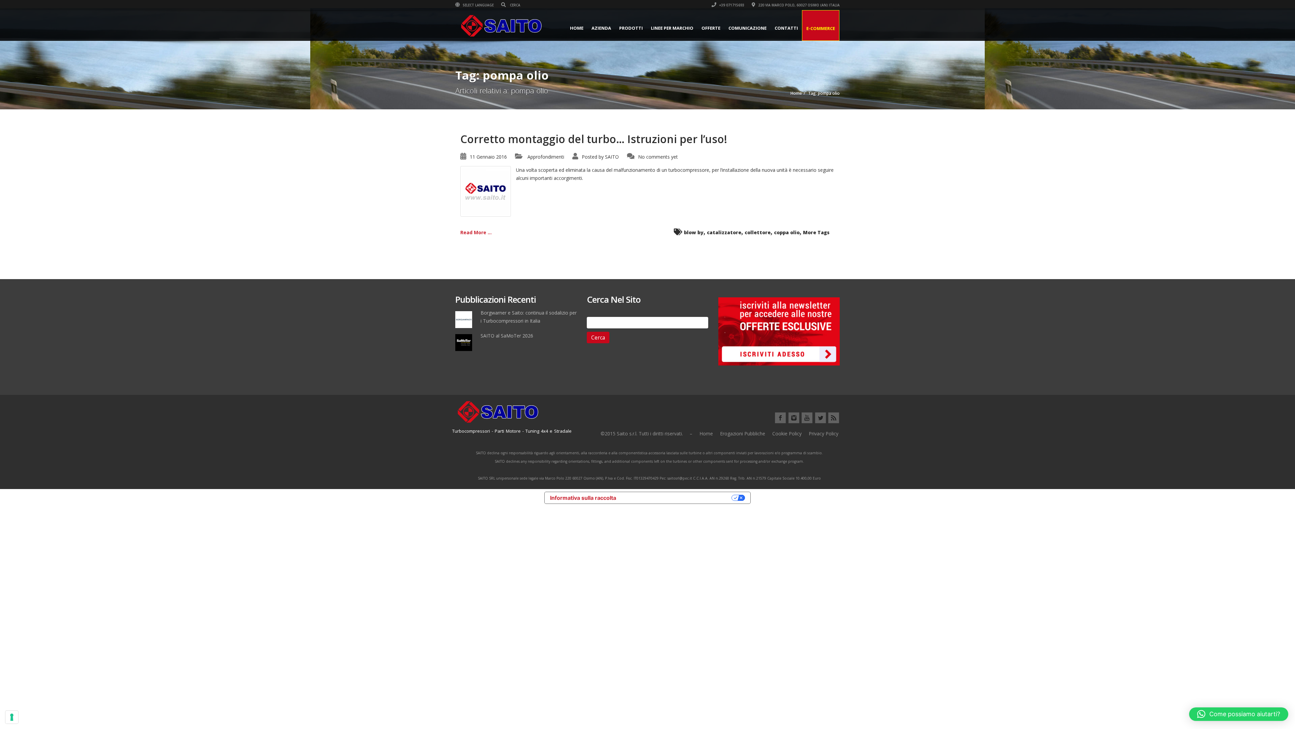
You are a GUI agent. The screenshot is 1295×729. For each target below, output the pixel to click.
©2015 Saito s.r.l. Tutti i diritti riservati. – (646, 433)
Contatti (786, 28)
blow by (693, 232)
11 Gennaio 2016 (488, 157)
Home (576, 28)
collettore (758, 232)
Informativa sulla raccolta (583, 497)
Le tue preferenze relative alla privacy (677, 497)
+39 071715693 (731, 5)
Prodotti (631, 28)
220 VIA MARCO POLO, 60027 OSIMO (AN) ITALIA (798, 5)
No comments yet (658, 157)
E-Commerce (820, 28)
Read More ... (476, 232)
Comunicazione (747, 28)
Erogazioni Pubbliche (742, 433)
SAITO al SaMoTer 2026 (507, 335)
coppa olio (787, 232)
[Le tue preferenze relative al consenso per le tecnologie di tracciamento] (11, 717)
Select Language (478, 5)
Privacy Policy (823, 433)
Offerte (710, 28)
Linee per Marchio (672, 28)
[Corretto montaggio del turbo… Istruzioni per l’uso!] (485, 191)
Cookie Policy (787, 433)
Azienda (601, 28)
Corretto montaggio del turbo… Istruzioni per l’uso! (593, 139)
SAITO (612, 157)
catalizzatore (724, 232)
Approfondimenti (545, 157)
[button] (1238, 714)
